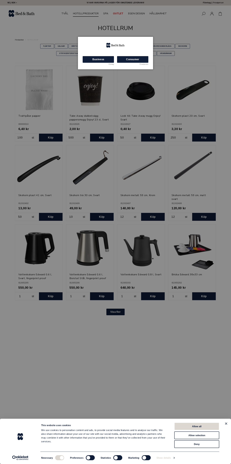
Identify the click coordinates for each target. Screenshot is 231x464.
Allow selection (196, 435)
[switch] (90, 457)
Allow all (196, 426)
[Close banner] (226, 423)
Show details (164, 457)
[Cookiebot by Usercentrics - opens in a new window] (20, 458)
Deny (197, 444)
